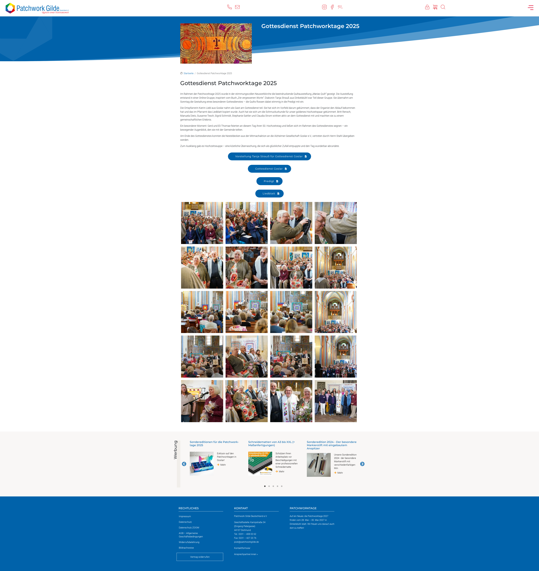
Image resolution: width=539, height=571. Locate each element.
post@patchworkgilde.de (246, 542)
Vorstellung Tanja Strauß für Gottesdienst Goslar (269, 156)
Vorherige (184, 464)
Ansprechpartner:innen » (246, 554)
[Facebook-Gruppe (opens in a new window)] (342, 6)
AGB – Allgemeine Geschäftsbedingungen (191, 535)
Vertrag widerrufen (200, 556)
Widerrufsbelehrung (189, 542)
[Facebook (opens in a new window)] (334, 6)
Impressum (185, 516)
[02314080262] (231, 6)
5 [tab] (281, 486)
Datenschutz (185, 522)
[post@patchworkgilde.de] (239, 6)
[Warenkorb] (437, 6)
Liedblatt (269, 193)
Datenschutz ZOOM (189, 527)
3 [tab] (273, 486)
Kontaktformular (242, 548)
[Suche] (445, 6)
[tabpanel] (214, 459)
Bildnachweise (186, 547)
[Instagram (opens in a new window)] (326, 6)
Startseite (189, 73)
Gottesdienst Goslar (269, 168)
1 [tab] (264, 486)
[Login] (429, 6)
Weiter (362, 464)
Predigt (269, 181)
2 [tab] (269, 486)
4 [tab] (277, 486)
